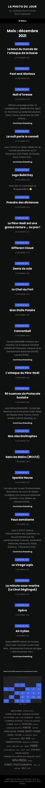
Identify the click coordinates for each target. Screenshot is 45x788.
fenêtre (27, 727)
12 (38, 689)
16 (22, 693)
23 (22, 697)
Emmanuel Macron (13, 728)
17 (27, 693)
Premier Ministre (22, 753)
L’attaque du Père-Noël (22, 373)
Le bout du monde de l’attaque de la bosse (22, 51)
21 (11, 697)
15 (17, 693)
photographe (9, 750)
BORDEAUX (29, 717)
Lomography (15, 739)
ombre (26, 746)
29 (17, 701)
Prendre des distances (22, 202)
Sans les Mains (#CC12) (22, 457)
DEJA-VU (17, 724)
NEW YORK (15, 746)
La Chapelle (27, 735)
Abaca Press (16, 711)
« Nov (20, 704)
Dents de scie (22, 269)
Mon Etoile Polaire (22, 310)
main (33, 739)
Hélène (10, 735)
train (35, 765)
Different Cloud (23, 248)
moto (9, 746)
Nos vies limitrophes (22, 436)
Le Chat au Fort (22, 289)
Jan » (24, 704)
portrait (35, 749)
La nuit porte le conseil (22, 136)
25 (33, 697)
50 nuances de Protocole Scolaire (22, 396)
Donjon (26, 724)
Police (23, 750)
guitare (35, 728)
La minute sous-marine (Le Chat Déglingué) (22, 588)
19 (38, 693)
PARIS (34, 746)
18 (33, 693)
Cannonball (22, 331)
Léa (23, 738)
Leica (35, 735)
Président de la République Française (19, 756)
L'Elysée (18, 735)
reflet (38, 756)
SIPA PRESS (19, 760)
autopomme (9, 717)
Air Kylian (22, 631)
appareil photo (28, 711)
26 (39, 697)
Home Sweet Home (28, 731)
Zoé (28, 768)
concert (37, 718)
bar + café (19, 718)
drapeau (35, 724)
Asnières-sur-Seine (13, 714)
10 (28, 689)
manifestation (13, 742)
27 (6, 701)
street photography (18, 764)
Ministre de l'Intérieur (30, 742)
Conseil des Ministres (32, 721)
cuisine (9, 724)
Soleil (30, 761)
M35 (28, 738)
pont (28, 750)
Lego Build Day (22, 175)
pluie (18, 750)
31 (28, 701)
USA (39, 765)
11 (33, 689)
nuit (21, 746)
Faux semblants (22, 520)
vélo (23, 768)
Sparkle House (22, 478)
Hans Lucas (10, 731)
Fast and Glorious (22, 74)
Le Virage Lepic (22, 565)
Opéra (22, 610)
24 (28, 697)
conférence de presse (13, 721)
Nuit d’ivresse (22, 94)
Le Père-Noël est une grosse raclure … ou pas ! (22, 225)
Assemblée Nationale (30, 714)
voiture (17, 768)
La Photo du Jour (22, 6)
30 (22, 701)
